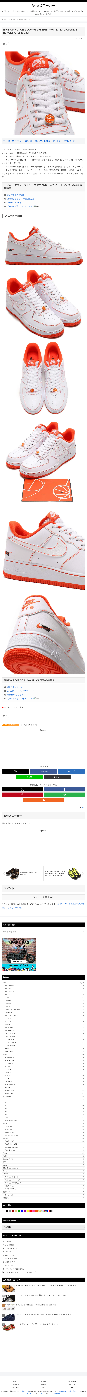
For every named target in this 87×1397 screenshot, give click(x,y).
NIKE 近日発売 (11, 1258)
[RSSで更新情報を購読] (43, 800)
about (43, 1387)
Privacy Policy (62, 1391)
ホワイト (24, 725)
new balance (72, 1381)
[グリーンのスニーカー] (19, 1211)
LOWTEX (9, 1241)
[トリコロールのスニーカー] (48, 1211)
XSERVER (56, 1394)
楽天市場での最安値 (15, 195)
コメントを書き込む (43, 897)
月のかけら (25, 1391)
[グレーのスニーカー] (10, 1211)
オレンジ (33, 725)
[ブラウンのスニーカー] (13, 1211)
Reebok (43, 1384)
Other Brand (72, 1384)
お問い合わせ (72, 1391)
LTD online (9, 1245)
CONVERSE (15, 1384)
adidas (43, 1381)
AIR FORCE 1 (14, 725)
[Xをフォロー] (22, 789)
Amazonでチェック (15, 203)
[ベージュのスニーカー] (16, 1211)
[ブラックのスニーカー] (7, 1211)
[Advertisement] (43, 746)
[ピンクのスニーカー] (33, 1211)
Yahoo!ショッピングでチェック (20, 691)
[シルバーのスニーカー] (42, 1211)
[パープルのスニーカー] (25, 1211)
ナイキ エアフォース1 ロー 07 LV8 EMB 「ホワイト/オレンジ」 (40, 141)
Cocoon (43, 1394)
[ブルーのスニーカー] (22, 1211)
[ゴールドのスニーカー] (39, 1211)
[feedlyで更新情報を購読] (64, 795)
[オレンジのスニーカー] (36, 1211)
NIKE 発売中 (10, 1262)
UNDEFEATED (11, 1248)
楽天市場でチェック (15, 687)
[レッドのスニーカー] (30, 1211)
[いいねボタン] (3, 44)
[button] (57, 777)
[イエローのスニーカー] (28, 1211)
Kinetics (8, 1252)
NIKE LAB (9, 1265)
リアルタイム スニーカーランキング (20, 1272)
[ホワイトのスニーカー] (4, 1211)
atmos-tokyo (10, 1255)
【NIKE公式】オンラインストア (20, 206)
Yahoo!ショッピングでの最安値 (20, 199)
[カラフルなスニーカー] (45, 1211)
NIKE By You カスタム (14, 1269)
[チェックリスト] (72, 1387)
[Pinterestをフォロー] (22, 795)
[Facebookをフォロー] (64, 789)
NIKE (5, 725)
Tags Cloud (15, 1387)
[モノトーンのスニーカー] (51, 1211)
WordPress (30, 1394)
